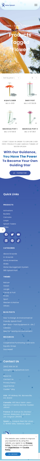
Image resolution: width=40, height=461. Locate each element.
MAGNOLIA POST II (30, 129)
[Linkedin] (6, 240)
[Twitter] (12, 234)
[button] (36, 5)
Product (28, 25)
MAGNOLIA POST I (10, 129)
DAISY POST (30, 100)
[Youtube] (18, 234)
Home (7, 25)
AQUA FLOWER (10, 100)
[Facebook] (6, 234)
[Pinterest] (12, 240)
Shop (17, 25)
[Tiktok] (18, 240)
